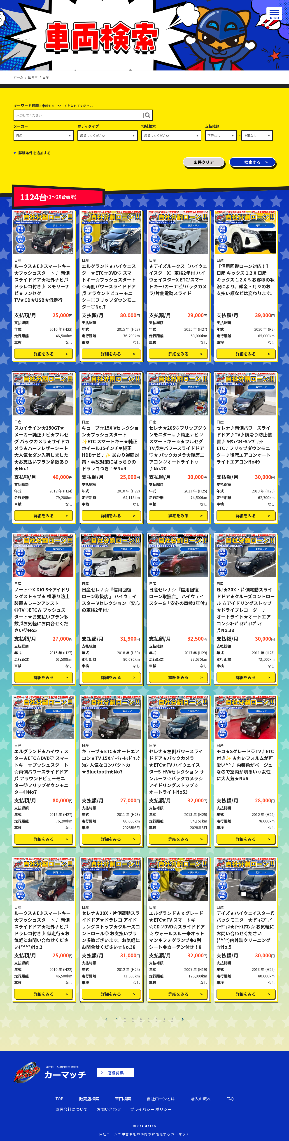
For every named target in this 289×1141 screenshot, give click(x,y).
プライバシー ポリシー (151, 1109)
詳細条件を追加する (34, 152)
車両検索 (123, 1098)
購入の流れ (201, 1098)
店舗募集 (115, 1072)
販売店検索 (89, 1098)
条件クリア (203, 162)
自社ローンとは (161, 1098)
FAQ (230, 1098)
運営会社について (71, 1109)
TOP (59, 1098)
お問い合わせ (109, 1109)
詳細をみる (43, 354)
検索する (252, 162)
